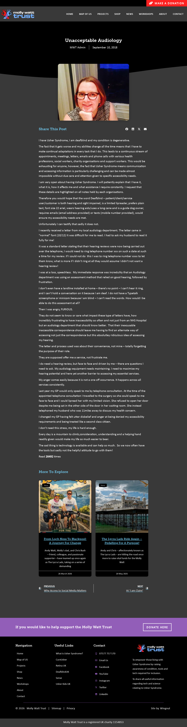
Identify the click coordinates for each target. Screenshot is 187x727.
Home (69, 13)
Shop (117, 13)
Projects (103, 13)
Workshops (146, 13)
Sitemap (56, 708)
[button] (127, 129)
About (163, 13)
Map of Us (85, 13)
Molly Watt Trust (36, 708)
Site (153, 708)
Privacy (71, 708)
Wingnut (165, 708)
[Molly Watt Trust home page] (151, 648)
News (129, 13)
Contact (178, 13)
